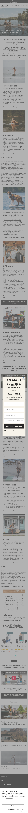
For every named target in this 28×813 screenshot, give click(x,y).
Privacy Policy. (9, 798)
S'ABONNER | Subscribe (14, 426)
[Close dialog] (23, 378)
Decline (13, 806)
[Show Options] (22, 420)
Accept (13, 802)
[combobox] (14, 420)
